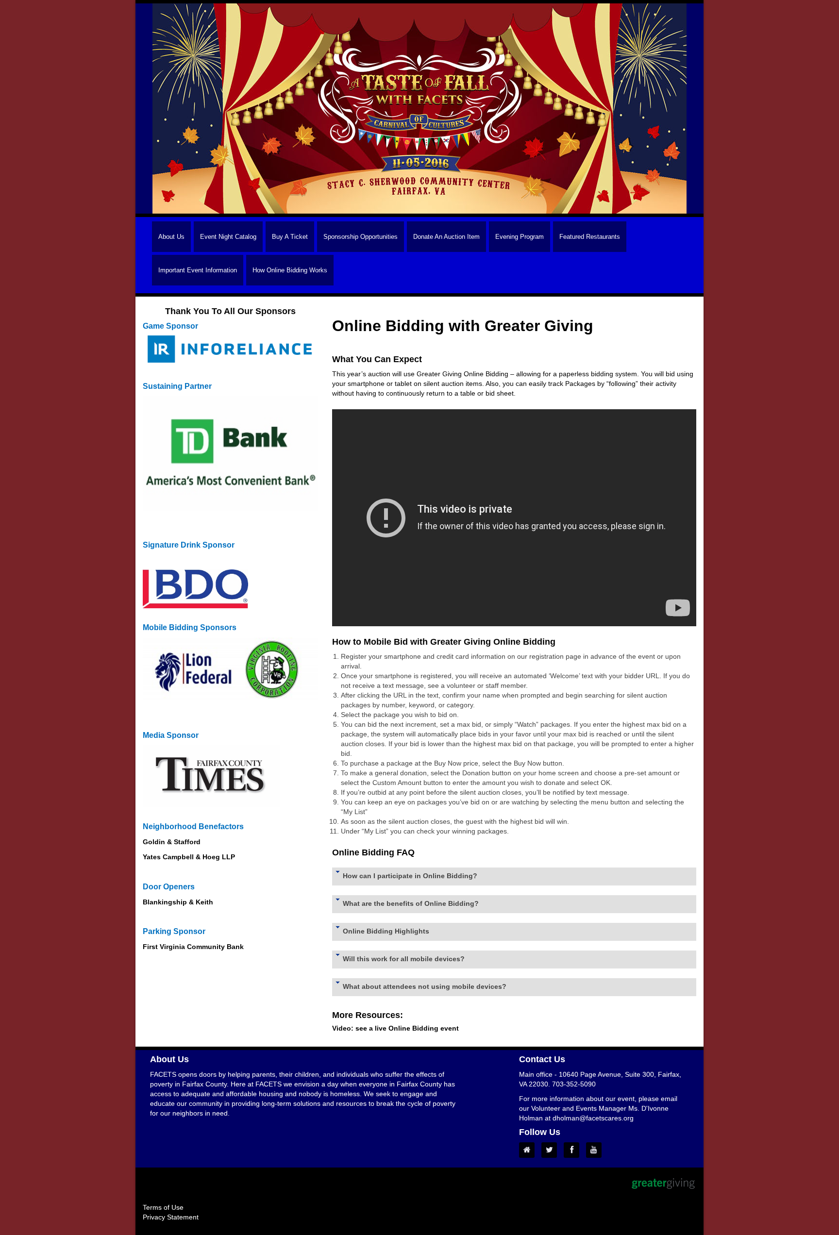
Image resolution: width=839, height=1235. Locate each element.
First (150, 947)
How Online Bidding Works (289, 270)
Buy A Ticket (290, 236)
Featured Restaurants (589, 236)
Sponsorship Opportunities (360, 236)
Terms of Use (163, 1207)
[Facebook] (574, 1150)
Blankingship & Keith (179, 902)
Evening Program (519, 236)
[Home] (529, 1150)
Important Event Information (197, 270)
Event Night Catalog (228, 236)
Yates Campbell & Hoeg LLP (190, 857)
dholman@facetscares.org (593, 1118)
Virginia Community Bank (202, 947)
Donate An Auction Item (446, 236)
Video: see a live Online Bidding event (395, 1028)
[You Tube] (596, 1150)
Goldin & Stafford (172, 842)
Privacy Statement (171, 1217)
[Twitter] (551, 1150)
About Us (171, 236)
